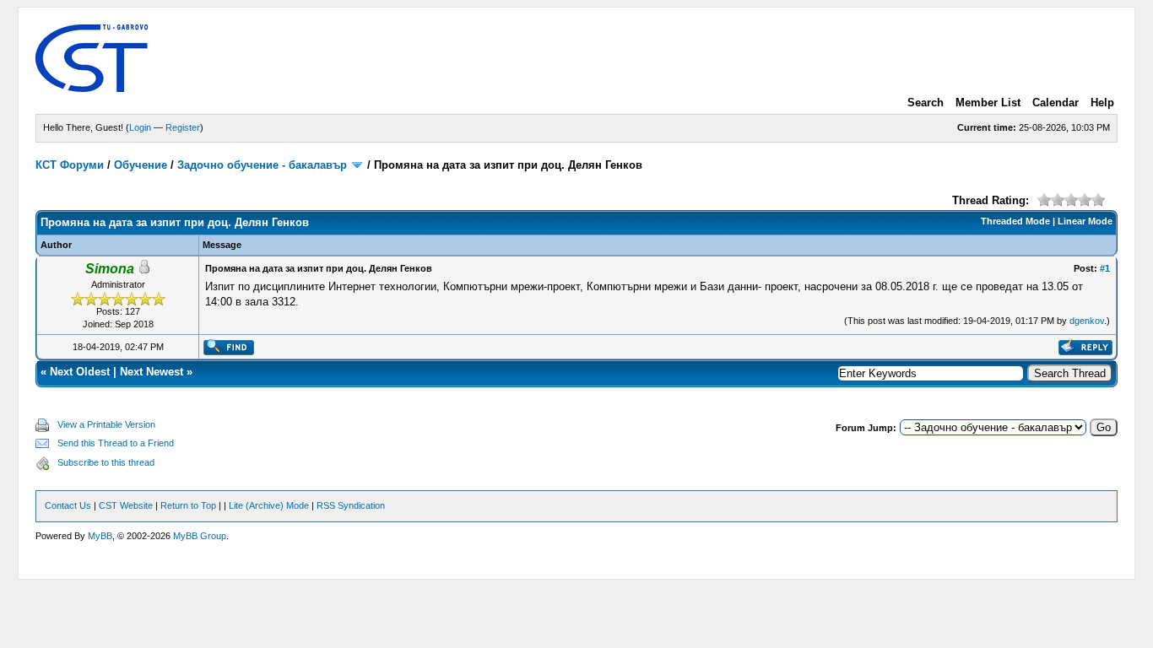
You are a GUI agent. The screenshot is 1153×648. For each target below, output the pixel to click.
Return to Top (188, 505)
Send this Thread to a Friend (115, 443)
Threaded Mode (1015, 221)
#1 (1105, 268)
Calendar (1055, 102)
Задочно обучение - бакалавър (262, 165)
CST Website (126, 505)
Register (182, 127)
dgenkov (1086, 321)
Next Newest (151, 371)
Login (140, 127)
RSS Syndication (351, 505)
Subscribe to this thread (105, 462)
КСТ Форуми (69, 165)
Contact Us (68, 505)
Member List (987, 102)
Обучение (140, 165)
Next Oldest (80, 371)
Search (925, 102)
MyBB (100, 536)
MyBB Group (199, 536)
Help (1102, 102)
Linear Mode (1085, 221)
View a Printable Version (106, 424)
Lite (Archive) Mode (269, 505)
